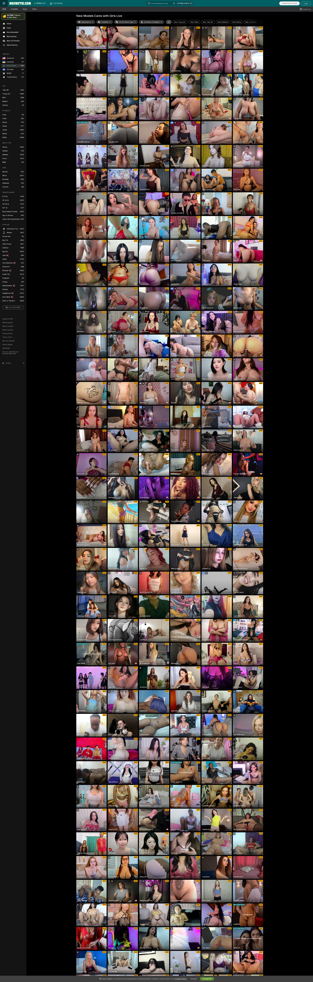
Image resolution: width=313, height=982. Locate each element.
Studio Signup (7, 344)
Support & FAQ (7, 319)
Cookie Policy (180, 979)
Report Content (7, 326)
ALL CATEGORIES (15, 307)
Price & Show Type (126, 22)
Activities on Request (151, 22)
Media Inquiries (7, 330)
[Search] (174, 3)
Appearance (86, 22)
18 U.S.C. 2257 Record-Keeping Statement (10, 352)
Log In (306, 3)
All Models (6, 348)
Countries (104, 22)
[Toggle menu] (4, 3)
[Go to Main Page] (20, 3)
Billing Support (7, 322)
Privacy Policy (7, 333)
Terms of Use (7, 337)
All (169, 22)
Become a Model (8, 341)
